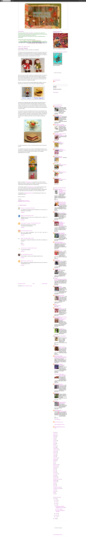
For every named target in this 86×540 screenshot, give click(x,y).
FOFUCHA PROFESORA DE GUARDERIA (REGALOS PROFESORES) (62, 224)
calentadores (55, 448)
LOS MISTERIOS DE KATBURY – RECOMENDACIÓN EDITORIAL (62, 192)
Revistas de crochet (57, 163)
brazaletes (55, 445)
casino (54, 534)
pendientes (55, 480)
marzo (56, 513)
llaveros (54, 471)
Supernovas (23, 208)
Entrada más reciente (21, 283)
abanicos (54, 433)
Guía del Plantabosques (58, 115)
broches (54, 447)
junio (56, 501)
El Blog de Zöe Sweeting (58, 384)
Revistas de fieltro (57, 171)
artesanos (28, 201)
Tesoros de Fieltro (57, 419)
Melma (22, 238)
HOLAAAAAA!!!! (62, 296)
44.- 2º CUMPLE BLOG (63, 411)
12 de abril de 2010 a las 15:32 (29, 238)
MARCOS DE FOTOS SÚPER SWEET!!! (62, 403)
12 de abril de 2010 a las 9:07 (35, 223)
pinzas (54, 483)
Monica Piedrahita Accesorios (59, 424)
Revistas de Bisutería (57, 141)
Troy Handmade (57, 260)
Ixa (21, 254)
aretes (54, 439)
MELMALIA (56, 201)
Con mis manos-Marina (58, 242)
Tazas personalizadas (62, 213)
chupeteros (55, 452)
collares (54, 456)
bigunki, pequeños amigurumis (59, 233)
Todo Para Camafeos (57, 106)
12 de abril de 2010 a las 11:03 (27, 230)
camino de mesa (56, 449)
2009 (55, 518)
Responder (22, 212)
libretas (54, 469)
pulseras (54, 485)
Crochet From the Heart (62, 164)
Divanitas (56, 278)
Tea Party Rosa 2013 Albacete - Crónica (62, 347)
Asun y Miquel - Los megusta (25, 223)
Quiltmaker (61, 157)
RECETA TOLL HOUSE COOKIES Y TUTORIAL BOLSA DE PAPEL (60, 357)
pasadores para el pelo (57, 479)
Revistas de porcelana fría (58, 149)
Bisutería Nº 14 (61, 142)
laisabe (55, 212)
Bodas (60, 270)
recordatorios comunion (57, 488)
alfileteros (55, 435)
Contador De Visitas (59, 534)
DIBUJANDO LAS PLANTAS (59, 124)
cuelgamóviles (55, 457)
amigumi (23, 201)
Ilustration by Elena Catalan (59, 374)
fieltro (54, 461)
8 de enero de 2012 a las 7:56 (28, 260)
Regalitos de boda (61, 385)
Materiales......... (61, 251)
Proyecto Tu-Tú (56, 393)
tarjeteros (54, 491)
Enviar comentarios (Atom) (27, 285)
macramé (54, 472)
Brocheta (56, 346)
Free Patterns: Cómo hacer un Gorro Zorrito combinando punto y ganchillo (62, 203)
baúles (54, 441)
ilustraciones (55, 465)
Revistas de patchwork (58, 156)
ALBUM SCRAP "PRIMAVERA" (59, 243)
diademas (54, 460)
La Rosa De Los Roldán (58, 364)
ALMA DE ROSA (62, 365)
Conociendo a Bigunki (58, 509)
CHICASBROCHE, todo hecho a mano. (59, 427)
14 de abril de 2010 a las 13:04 (27, 254)
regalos (54, 489)
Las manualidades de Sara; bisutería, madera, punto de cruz (60, 317)
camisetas (54, 451)
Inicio (34, 283)
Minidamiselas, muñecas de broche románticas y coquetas (60, 134)
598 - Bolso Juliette (62, 233)
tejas (54, 492)
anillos (54, 437)
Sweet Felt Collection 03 (62, 172)
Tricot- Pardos (56, 250)
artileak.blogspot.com (28, 181)
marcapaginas (55, 473)
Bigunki (22, 215)
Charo (55, 81)
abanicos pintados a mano (58, 421)
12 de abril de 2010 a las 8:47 (29, 215)
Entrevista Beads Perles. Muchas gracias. (62, 319)
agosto (56, 500)
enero (56, 516)
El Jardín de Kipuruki (58, 189)
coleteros (54, 453)
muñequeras (55, 477)
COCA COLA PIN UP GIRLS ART (62, 376)
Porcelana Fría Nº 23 (62, 150)
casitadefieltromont (57, 269)
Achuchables (61, 287)
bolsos (54, 444)
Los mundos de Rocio (57, 286)
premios (54, 484)
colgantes (54, 455)
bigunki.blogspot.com (30, 186)
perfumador (55, 481)
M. (21, 230)
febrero (56, 515)
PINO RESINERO (62, 125)
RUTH (22, 260)
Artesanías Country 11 (62, 179)
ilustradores (55, 467)
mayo (56, 503)
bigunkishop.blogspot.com (28, 193)
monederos (55, 476)
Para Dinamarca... (62, 328)
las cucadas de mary (57, 307)
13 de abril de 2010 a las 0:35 (32, 248)
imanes (54, 468)
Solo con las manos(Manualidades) (60, 336)
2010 (55, 498)
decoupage (55, 459)
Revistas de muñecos (57, 178)
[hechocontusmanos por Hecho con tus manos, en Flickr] (32, 43)
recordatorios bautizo (56, 487)
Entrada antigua (44, 283)
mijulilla (55, 401)
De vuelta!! (60, 261)
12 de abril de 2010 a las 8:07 (30, 208)
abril (56, 504)
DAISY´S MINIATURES (58, 356)
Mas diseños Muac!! (57, 305)
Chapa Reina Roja (62, 135)
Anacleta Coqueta (24, 248)
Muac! (55, 304)
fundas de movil (55, 464)
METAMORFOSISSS (57, 410)
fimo (54, 463)
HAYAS (60, 116)
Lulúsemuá (56, 221)
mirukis (55, 327)
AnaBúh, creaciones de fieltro (59, 295)
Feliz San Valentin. (62, 308)
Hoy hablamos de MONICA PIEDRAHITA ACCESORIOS (60, 507)
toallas (54, 493)
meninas (54, 475)
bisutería (54, 443)
